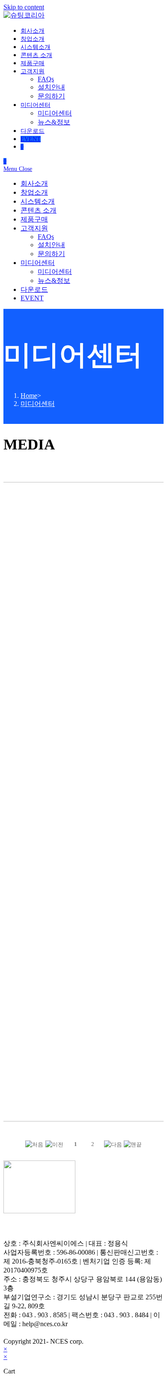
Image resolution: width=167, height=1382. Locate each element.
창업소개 (34, 192)
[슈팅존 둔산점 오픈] (83, 1055)
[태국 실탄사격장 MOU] (83, 531)
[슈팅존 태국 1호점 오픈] (136, 531)
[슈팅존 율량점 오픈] (136, 1055)
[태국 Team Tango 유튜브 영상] (30, 531)
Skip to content (23, 7)
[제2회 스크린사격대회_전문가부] (136, 950)
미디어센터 (38, 262)
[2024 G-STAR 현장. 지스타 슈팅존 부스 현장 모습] (30, 740)
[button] (34, 1144)
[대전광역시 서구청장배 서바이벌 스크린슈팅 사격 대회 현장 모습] (83, 845)
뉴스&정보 (54, 280)
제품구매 (34, 219)
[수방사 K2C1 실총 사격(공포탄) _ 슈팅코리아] (83, 740)
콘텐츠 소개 (39, 210)
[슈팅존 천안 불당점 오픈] (30, 635)
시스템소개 (38, 201)
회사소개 (34, 183)
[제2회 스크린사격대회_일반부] (30, 1055)
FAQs (46, 236)
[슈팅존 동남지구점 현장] (83, 950)
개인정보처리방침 (30, 1227)
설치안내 (51, 244)
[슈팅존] (30, 845)
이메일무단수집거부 (127, 1227)
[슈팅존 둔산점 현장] (30, 950)
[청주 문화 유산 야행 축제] (136, 845)
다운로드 (34, 289)
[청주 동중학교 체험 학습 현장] (136, 740)
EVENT (32, 298)
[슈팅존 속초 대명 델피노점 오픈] (136, 635)
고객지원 (34, 228)
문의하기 (51, 253)
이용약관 (77, 1227)
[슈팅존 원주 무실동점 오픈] (83, 635)
